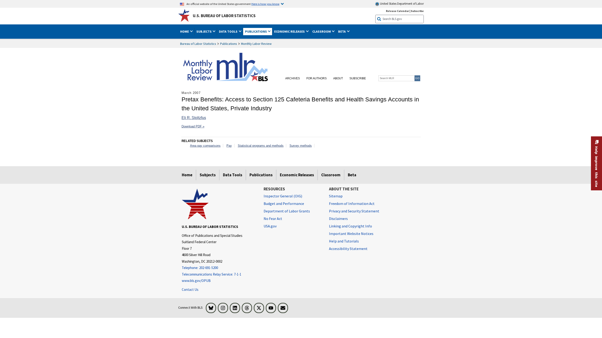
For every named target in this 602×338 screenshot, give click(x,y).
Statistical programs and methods (261, 145)
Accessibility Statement (348, 248)
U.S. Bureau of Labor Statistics (224, 15)
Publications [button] (256, 31)
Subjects (208, 174)
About (338, 78)
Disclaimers (338, 218)
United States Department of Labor (401, 4)
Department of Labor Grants (287, 211)
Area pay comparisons (205, 145)
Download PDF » (193, 126)
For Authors (316, 78)
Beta (352, 174)
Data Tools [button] (228, 31)
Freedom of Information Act (352, 203)
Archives (292, 78)
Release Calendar (397, 11)
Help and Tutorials (344, 241)
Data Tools (232, 174)
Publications (228, 44)
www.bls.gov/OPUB (196, 280)
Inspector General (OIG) (283, 196)
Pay (229, 145)
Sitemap (336, 196)
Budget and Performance (284, 203)
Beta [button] (342, 31)
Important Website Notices (351, 233)
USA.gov (270, 226)
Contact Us (190, 289)
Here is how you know (265, 4)
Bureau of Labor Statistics (198, 44)
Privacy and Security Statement (354, 211)
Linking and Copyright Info (350, 226)
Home (187, 174)
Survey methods (300, 145)
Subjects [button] (204, 31)
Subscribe (417, 11)
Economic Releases (297, 174)
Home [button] (185, 31)
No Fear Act (273, 218)
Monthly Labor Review (256, 44)
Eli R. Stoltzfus (194, 118)
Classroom (331, 174)
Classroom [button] (322, 31)
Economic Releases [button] (289, 31)
